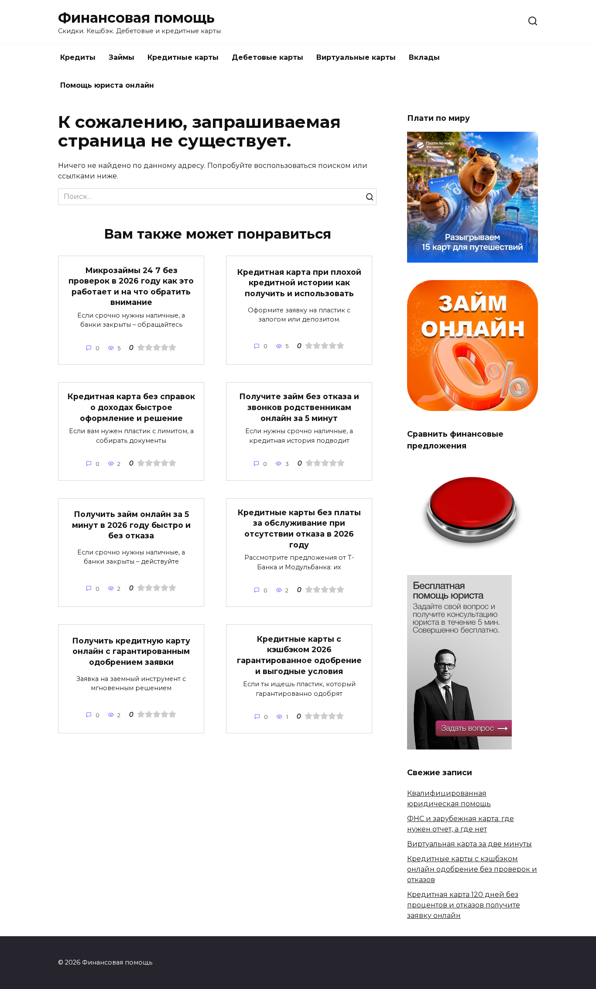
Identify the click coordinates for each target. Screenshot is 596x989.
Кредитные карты (183, 57)
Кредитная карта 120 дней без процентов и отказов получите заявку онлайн (463, 905)
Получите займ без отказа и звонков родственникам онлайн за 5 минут (299, 407)
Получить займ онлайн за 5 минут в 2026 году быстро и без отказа (131, 525)
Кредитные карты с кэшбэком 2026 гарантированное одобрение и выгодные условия (299, 654)
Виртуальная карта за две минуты (469, 844)
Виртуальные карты (356, 57)
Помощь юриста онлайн (107, 85)
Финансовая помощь (136, 17)
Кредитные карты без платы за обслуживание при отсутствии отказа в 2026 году (299, 528)
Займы (121, 57)
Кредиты (78, 57)
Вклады (424, 57)
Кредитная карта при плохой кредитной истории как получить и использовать (299, 282)
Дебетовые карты (267, 57)
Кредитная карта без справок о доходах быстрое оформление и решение (131, 407)
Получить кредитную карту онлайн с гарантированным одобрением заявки (131, 651)
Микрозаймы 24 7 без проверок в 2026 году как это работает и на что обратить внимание (131, 286)
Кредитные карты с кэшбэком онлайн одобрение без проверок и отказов (472, 869)
